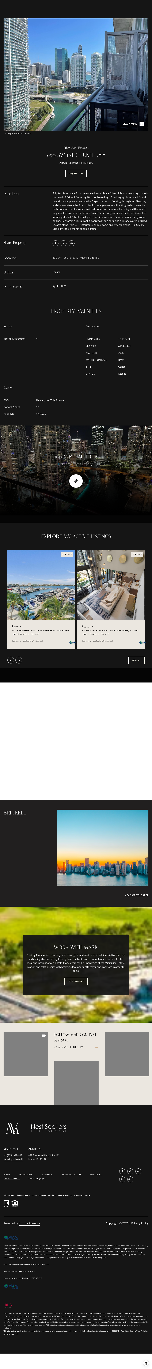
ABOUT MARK (26, 1174)
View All (136, 660)
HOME (7, 1174)
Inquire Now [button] (76, 173)
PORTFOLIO (47, 1174)
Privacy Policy (139, 1223)
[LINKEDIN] (122, 1179)
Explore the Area (137, 895)
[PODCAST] (130, 1179)
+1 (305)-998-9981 (14, 1155)
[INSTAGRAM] (130, 1171)
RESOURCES (96, 1174)
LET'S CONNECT (12, 1178)
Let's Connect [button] (76, 981)
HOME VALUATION (71, 1174)
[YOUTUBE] (138, 1171)
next (22, 123)
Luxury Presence (29, 1223)
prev (14, 123)
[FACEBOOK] (122, 1171)
